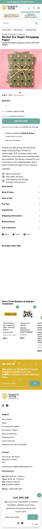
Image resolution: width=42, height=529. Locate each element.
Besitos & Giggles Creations (13, 34)
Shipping (5, 116)
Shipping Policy (8, 437)
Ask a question (9, 227)
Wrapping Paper (31, 30)
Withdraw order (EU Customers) (14, 445)
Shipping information (12, 216)
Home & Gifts (6, 30)
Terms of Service (8, 441)
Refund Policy (8, 221)
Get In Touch (7, 419)
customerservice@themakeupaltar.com (17, 467)
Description (7, 186)
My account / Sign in (10, 430)
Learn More (6, 169)
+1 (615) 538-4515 (15, 489)
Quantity (6, 101)
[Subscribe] (33, 517)
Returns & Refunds (9, 434)
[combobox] (21, 23)
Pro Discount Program (10, 427)
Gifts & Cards (18, 30)
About (4, 423)
